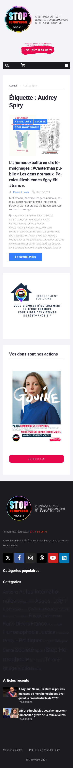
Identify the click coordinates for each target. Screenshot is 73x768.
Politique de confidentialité (44, 750)
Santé (8, 650)
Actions (10, 592)
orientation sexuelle (53, 239)
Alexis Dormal (20, 215)
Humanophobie (20, 632)
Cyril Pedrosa (30, 219)
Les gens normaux (18, 231)
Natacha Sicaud (34, 239)
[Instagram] (31, 558)
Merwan (52, 235)
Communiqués (42, 608)
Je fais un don (36, 458)
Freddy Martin (36, 223)
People (10, 641)
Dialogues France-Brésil (15, 616)
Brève (24, 609)
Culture (63, 609)
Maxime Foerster (38, 235)
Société (40, 121)
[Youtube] (53, 558)
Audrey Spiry (35, 215)
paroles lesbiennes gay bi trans (25, 243)
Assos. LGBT (23, 121)
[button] (66, 65)
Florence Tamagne (18, 223)
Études (36, 669)
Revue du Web (21, 192)
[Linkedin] (64, 558)
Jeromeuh (46, 227)
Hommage (55, 624)
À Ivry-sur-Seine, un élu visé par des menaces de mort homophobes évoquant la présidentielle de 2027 (41, 694)
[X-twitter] (8, 558)
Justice (47, 632)
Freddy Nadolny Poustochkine (24, 227)
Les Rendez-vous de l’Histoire (44, 231)
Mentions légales (13, 750)
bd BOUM (48, 215)
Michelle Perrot (17, 239)
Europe (35, 615)
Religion (61, 641)
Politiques (31, 640)
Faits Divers (16, 624)
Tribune (40, 660)
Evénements (52, 616)
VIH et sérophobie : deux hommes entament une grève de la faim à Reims (42, 713)
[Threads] (42, 558)
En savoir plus (25, 257)
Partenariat (62, 633)
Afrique (22, 602)
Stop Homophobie (27, 127)
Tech (32, 660)
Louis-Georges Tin (18, 235)
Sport (40, 650)
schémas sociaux (51, 243)
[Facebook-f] (19, 558)
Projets (48, 641)
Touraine (29, 247)
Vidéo (23, 668)
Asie (31, 602)
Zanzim (57, 247)
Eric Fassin (44, 219)
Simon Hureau (16, 247)
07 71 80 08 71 (38, 531)
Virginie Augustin (43, 247)
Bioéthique (12, 609)
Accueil (13, 85)
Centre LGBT (15, 219)
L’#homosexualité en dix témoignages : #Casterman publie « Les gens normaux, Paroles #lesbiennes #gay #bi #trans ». (35, 174)
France (39, 623)
